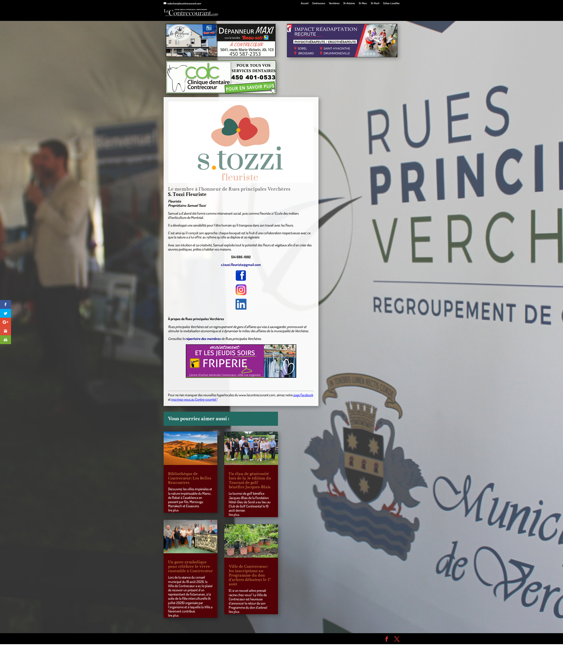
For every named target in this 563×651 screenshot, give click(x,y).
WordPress (228, 638)
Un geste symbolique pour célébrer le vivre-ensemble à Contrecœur (190, 566)
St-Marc (363, 3)
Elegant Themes (188, 638)
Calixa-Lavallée (391, 3)
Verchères (334, 3)
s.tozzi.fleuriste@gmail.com (241, 264)
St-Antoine (349, 3)
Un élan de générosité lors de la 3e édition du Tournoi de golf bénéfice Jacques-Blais (250, 480)
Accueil (305, 3)
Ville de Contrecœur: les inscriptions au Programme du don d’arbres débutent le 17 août (250, 575)
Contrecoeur (318, 3)
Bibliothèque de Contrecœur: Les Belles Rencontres (189, 478)
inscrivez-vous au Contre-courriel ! (194, 399)
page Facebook (303, 395)
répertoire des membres (203, 338)
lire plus (173, 510)
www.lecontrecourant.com (257, 395)
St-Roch (375, 3)
